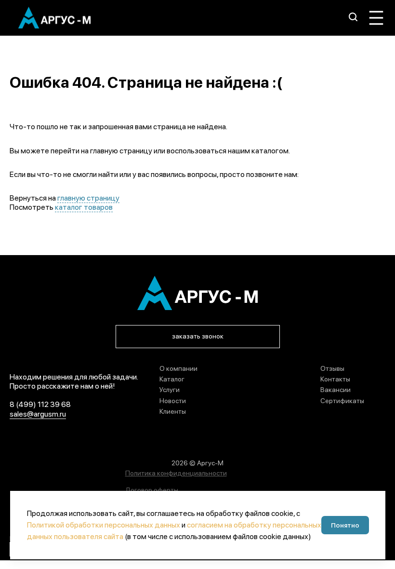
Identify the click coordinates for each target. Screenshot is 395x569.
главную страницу (88, 198)
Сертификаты (342, 401)
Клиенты (172, 411)
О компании (178, 368)
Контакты (335, 379)
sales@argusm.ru (38, 414)
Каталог (171, 379)
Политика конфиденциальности (176, 473)
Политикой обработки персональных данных (103, 524)
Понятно (345, 525)
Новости (172, 401)
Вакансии (335, 389)
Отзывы (332, 368)
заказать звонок (198, 336)
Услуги (169, 389)
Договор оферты (151, 490)
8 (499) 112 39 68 (40, 404)
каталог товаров (84, 207)
